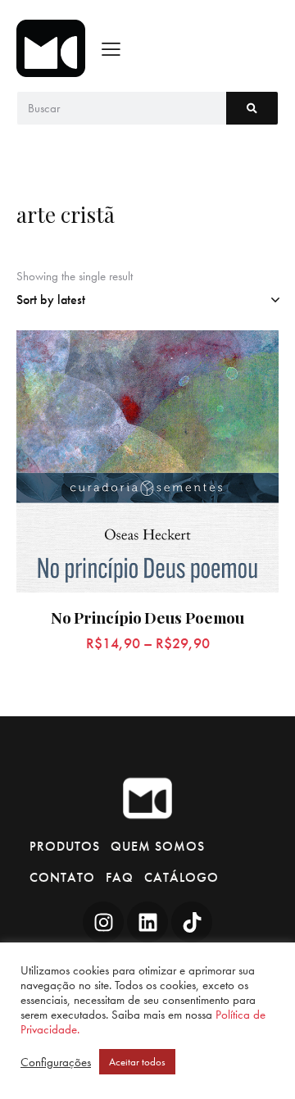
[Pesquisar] (252, 108)
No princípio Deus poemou (148, 617)
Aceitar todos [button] (137, 1062)
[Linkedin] (147, 921)
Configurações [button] (55, 1062)
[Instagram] (103, 921)
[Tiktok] (191, 921)
